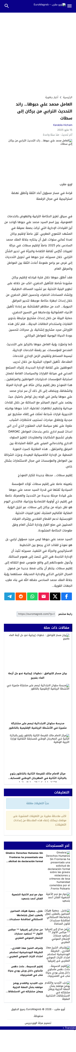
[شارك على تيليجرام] (9, 596)
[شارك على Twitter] (55, 596)
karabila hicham (62, 125)
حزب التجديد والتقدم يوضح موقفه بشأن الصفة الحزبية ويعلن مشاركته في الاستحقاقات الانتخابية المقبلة (24, 989)
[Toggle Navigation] (71, 6)
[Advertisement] (38, 52)
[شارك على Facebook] (66, 596)
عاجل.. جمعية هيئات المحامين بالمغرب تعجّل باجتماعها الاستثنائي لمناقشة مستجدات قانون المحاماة (26, 917)
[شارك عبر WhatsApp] (32, 596)
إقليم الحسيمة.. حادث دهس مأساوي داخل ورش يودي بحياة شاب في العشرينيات (25, 970)
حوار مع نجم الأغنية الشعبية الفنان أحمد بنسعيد (27, 896)
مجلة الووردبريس (34, 1023)
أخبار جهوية (51, 97)
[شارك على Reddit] (21, 596)
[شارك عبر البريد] (43, 596)
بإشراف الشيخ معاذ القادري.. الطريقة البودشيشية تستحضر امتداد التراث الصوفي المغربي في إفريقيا (26, 954)
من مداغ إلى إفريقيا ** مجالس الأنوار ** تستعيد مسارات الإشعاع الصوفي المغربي (25, 933)
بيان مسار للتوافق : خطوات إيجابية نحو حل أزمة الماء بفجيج (37, 675)
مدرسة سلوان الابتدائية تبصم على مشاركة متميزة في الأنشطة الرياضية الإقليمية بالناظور (38, 725)
